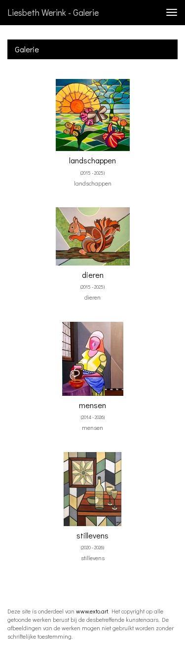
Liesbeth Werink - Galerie (53, 12)
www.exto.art (92, 611)
